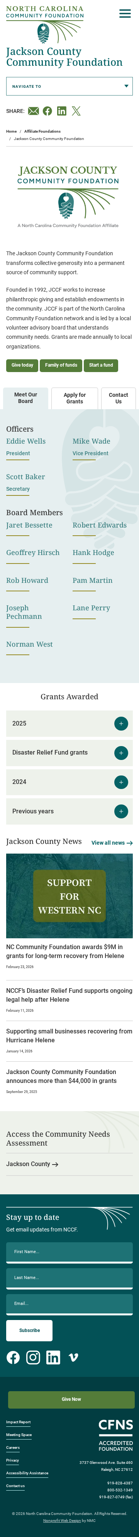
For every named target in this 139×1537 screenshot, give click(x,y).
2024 (19, 782)
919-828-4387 (120, 1483)
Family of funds (61, 365)
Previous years (33, 811)
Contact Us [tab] (118, 398)
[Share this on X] (77, 111)
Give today (22, 365)
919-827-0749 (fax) (116, 1497)
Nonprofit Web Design (62, 1520)
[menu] (123, 13)
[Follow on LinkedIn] (53, 1358)
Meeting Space (19, 1435)
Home (11, 131)
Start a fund (101, 365)
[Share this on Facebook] (48, 111)
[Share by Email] (33, 111)
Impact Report (18, 1422)
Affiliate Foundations (42, 131)
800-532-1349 (120, 1490)
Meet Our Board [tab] (25, 398)
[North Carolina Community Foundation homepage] (44, 25)
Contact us (15, 1486)
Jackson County (28, 1164)
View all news (108, 843)
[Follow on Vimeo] (73, 1358)
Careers (13, 1447)
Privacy (12, 1460)
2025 (19, 723)
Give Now (71, 1399)
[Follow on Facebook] (13, 1358)
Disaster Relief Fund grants (50, 752)
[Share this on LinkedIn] (63, 111)
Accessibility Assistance (27, 1473)
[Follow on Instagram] (33, 1358)
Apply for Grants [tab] (75, 398)
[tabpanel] (69, 541)
